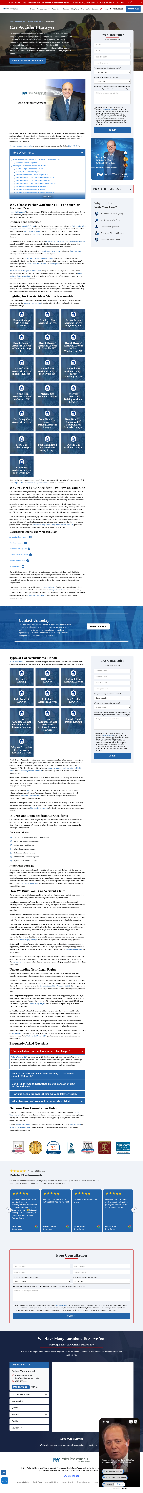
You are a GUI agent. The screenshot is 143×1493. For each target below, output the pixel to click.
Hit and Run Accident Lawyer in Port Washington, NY (35, 192)
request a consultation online (19, 1127)
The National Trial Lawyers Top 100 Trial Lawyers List (65, 241)
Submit (112, 130)
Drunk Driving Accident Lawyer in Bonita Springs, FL (35, 177)
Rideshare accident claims (30, 796)
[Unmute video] (103, 1421)
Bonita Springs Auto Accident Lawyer (29, 169)
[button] (104, 9)
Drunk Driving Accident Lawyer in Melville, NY (33, 180)
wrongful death (49, 587)
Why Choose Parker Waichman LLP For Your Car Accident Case (37, 160)
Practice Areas (42, 9)
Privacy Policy (98, 1482)
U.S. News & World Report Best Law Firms (25, 271)
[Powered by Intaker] (124, 1488)
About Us (55, 9)
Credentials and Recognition (26, 163)
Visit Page (35, 1387)
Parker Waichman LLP (17, 22)
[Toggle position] (131, 1421)
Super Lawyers (37, 234)
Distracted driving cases (39, 808)
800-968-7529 (133, 9)
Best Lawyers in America (33, 231)
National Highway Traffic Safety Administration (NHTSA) (53, 525)
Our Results (85, 9)
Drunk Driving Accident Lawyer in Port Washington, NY (36, 183)
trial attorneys (18, 962)
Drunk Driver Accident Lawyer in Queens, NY (32, 175)
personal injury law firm (32, 303)
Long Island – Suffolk (21, 1394)
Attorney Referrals (68, 1482)
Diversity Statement (83, 1482)
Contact (95, 9)
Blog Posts (75, 9)
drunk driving (16, 1033)
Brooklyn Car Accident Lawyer (27, 172)
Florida (15, 1421)
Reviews (66, 9)
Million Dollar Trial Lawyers (36, 264)
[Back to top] (3, 1472)
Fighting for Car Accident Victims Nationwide (29, 166)
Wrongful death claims (57, 590)
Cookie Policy (37, 1482)
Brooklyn (16, 1414)
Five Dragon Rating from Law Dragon (39, 258)
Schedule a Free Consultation (27, 61)
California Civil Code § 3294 (36, 1036)
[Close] (141, 2)
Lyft (35, 790)
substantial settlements (74, 949)
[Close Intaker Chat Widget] (135, 1421)
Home (32, 9)
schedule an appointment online (37, 483)
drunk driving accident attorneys (30, 771)
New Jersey (17, 1428)
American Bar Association (28, 883)
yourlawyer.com (108, 109)
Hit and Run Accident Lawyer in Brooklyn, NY (32, 186)
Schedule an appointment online (21, 146)
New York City (18, 1401)
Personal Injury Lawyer (35, 22)
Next (134, 1210)
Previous (9, 1210)
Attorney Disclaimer (51, 1482)
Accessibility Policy (23, 1482)
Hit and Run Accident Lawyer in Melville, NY (32, 189)
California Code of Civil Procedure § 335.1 (55, 986)
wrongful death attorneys (37, 595)
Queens (15, 1408)
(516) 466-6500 (73, 146)
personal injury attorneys (28, 940)
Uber (28, 790)
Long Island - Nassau (21, 1365)
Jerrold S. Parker (28, 226)
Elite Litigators (55, 264)
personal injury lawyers (37, 1004)
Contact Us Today (98, 626)
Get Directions (20, 1387)
